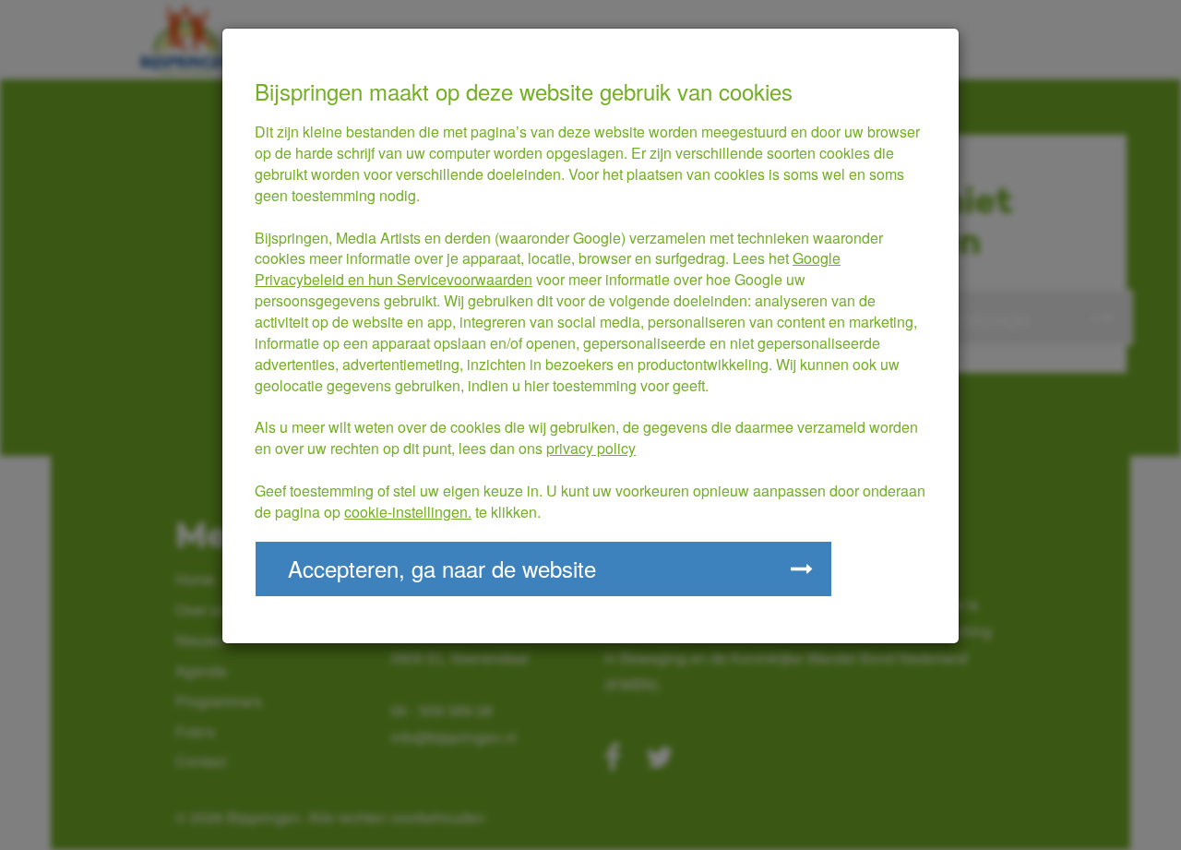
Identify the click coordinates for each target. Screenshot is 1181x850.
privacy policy (591, 448)
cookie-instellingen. (407, 511)
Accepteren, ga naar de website (442, 568)
